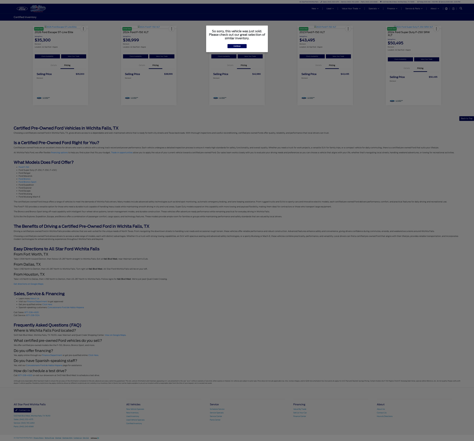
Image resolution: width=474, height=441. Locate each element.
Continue (237, 46)
